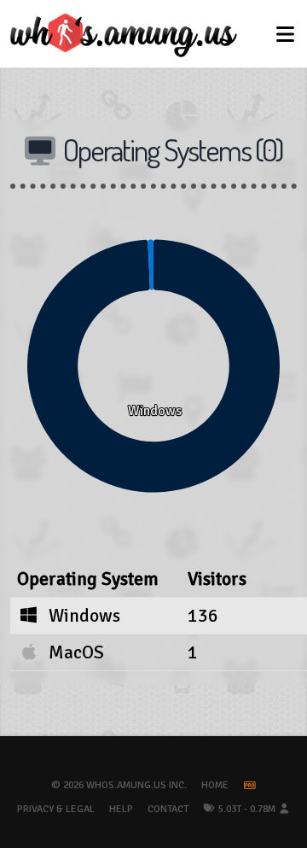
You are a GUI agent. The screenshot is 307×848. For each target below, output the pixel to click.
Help (121, 809)
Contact (168, 809)
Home (215, 785)
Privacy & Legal (56, 809)
